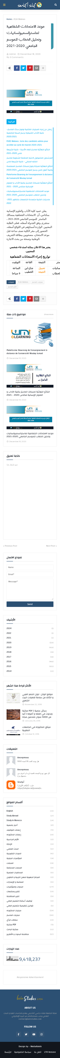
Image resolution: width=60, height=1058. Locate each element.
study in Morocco (30, 820)
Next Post (50, 546)
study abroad (30, 816)
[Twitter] (23, 68)
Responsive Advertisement (30, 977)
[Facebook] (17, 68)
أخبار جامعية (30, 825)
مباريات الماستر (37, 282)
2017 (30, 657)
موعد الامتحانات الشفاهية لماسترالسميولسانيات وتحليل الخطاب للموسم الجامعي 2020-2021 (28, 193)
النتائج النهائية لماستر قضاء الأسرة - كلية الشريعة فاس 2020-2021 (28, 151)
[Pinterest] (30, 68)
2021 (30, 638)
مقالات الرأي (30, 920)
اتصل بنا (37, 1052)
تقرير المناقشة (30, 896)
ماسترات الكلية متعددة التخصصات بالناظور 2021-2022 (28, 201)
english (30, 811)
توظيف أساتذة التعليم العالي (30, 901)
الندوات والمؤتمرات (30, 887)
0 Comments (17, 57)
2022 (30, 633)
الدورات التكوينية (30, 853)
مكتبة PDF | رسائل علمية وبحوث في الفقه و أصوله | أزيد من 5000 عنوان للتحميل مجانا (37, 714)
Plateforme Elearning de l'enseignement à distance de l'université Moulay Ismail (29, 176)
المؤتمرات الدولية (30, 858)
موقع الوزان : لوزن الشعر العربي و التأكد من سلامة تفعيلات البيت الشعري (37, 697)
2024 (30, 628)
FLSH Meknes (19, 19)
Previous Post (11, 546)
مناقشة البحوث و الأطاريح (30, 934)
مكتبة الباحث (30, 929)
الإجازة (30, 844)
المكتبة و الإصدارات (30, 882)
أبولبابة (20, 782)
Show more (48, 314)
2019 (30, 647)
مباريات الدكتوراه (30, 910)
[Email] (36, 68)
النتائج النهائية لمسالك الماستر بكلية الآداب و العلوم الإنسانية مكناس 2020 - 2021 (29, 184)
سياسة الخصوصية (22, 1052)
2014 (30, 671)
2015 (30, 666)
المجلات (30, 863)
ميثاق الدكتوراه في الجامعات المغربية (36, 729)
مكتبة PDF (30, 925)
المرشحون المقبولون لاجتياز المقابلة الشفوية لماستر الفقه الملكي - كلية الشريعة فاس (30, 159)
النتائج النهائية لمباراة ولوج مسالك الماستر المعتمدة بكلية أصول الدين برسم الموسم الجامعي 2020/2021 (30, 168)
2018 (30, 652)
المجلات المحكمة (30, 868)
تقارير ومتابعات (30, 891)
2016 (30, 661)
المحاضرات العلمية (30, 872)
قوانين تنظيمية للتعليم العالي (30, 906)
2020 (30, 643)
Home (9, 19)
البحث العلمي (30, 849)
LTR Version (50, 1052)
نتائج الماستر (12, 286)
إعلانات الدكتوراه (30, 835)
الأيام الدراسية (30, 839)
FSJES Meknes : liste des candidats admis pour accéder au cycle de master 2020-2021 (27, 143)
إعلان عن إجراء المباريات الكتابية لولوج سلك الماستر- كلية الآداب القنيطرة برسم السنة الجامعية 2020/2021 (29, 133)
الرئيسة (7, 1052)
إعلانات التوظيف (30, 830)
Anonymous (23, 757)
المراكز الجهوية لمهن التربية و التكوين (30, 877)
